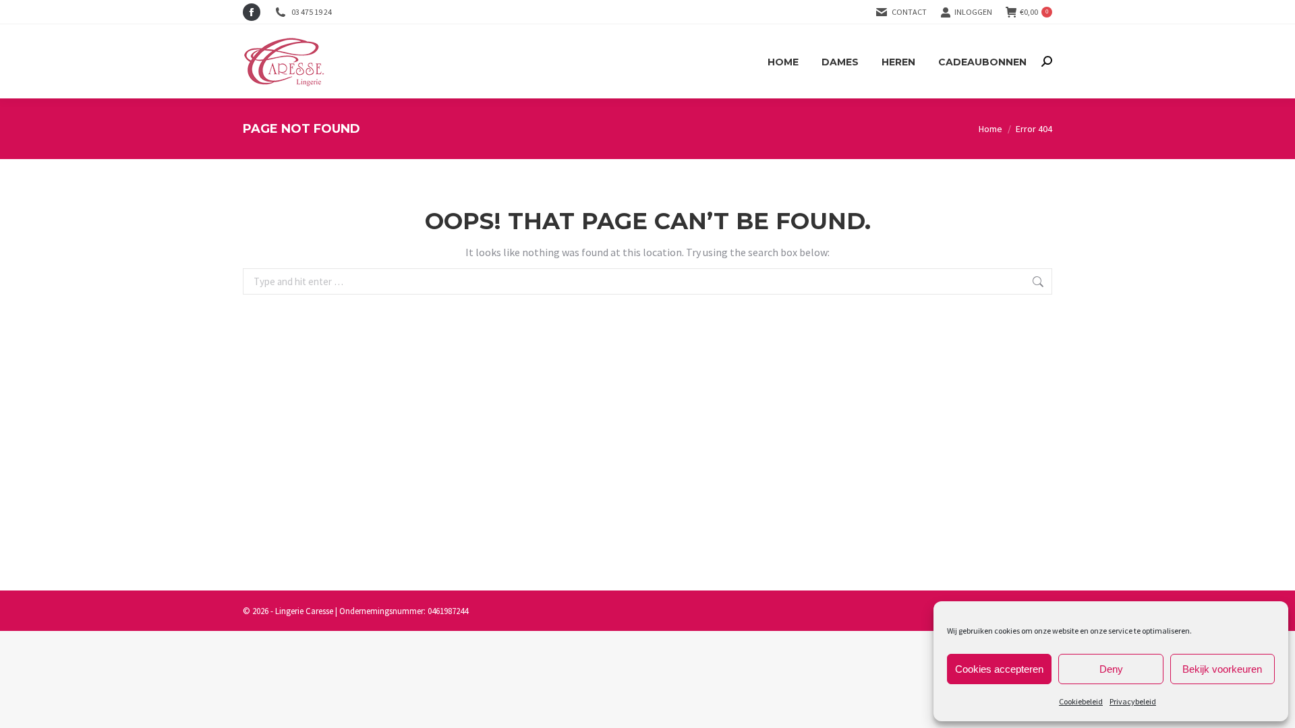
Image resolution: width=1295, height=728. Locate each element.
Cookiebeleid (1081, 701)
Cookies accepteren (999, 669)
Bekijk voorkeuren (1222, 669)
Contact (909, 12)
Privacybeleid (1133, 701)
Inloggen (973, 12)
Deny (1111, 669)
